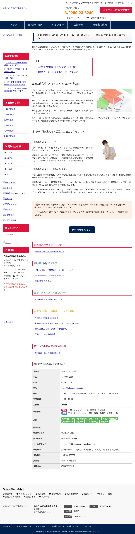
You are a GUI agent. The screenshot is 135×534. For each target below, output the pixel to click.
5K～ (6, 174)
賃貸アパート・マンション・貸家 (98, 494)
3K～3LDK (8, 164)
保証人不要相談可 (110, 419)
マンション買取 (92, 422)
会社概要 (9, 322)
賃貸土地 (45, 497)
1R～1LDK (8, 153)
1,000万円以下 (9, 109)
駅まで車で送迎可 (79, 419)
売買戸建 (9, 494)
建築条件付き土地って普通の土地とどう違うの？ (58, 72)
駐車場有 (66, 419)
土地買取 (104, 422)
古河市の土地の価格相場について (48, 334)
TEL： (6, 270)
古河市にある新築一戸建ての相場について (52, 329)
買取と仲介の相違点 (43, 281)
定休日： (7, 279)
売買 (64, 410)
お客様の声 (56, 526)
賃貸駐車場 (30, 497)
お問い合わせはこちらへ (82, 230)
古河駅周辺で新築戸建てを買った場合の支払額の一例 (57, 323)
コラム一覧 (8, 234)
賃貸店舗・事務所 (12, 497)
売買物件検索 (35, 24)
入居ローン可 (67, 422)
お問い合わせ (72, 526)
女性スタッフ (94, 419)
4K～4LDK (8, 169)
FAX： (6, 272)
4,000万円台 (9, 131)
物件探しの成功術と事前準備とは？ (49, 251)
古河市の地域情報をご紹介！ (47, 318)
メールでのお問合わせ (117, 9)
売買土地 (41, 494)
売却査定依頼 (100, 24)
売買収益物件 (72, 494)
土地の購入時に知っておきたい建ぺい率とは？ (57, 67)
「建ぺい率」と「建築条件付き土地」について (54, 270)
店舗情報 (78, 24)
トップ (13, 24)
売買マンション (25, 494)
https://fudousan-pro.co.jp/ (72, 388)
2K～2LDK (8, 158)
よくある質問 (39, 526)
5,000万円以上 (9, 136)
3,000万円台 (9, 125)
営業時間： (8, 276)
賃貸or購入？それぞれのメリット (48, 299)
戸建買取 (79, 422)
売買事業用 (56, 494)
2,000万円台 (9, 120)
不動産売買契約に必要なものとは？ (49, 275)
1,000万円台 (9, 114)
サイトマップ (89, 526)
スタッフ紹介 (57, 24)
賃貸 (64, 413)
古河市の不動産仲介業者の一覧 (47, 353)
